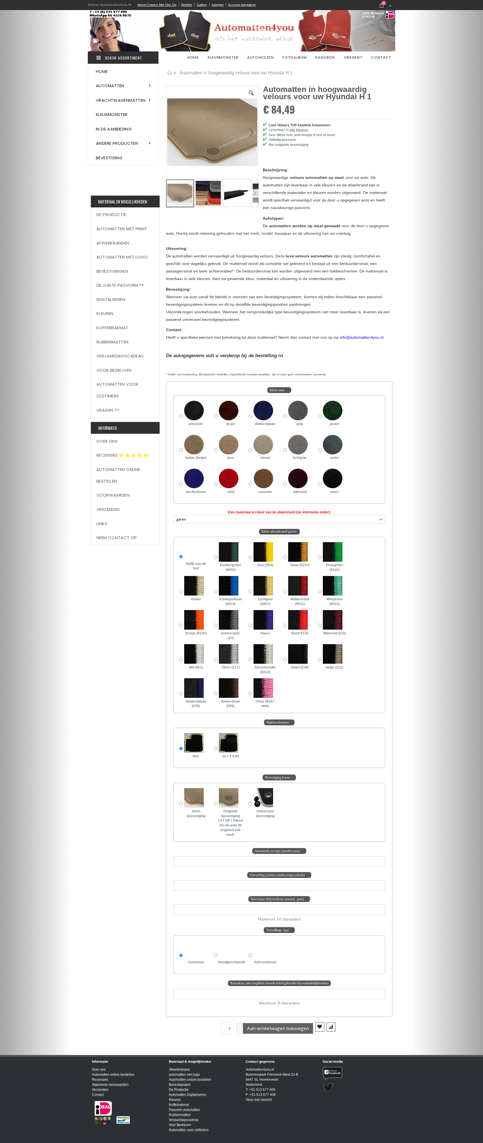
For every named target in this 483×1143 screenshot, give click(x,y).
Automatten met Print (121, 229)
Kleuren (104, 313)
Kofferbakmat (112, 328)
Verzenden (107, 509)
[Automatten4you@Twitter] (357, 1087)
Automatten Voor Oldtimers (117, 390)
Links (101, 524)
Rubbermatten (112, 342)
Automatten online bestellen (118, 475)
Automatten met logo (122, 257)
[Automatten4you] (241, 30)
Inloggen (218, 4)
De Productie (111, 214)
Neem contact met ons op (157, 4)
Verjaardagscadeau (120, 356)
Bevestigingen (112, 271)
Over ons (107, 441)
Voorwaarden (112, 495)
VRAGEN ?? (107, 410)
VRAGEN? (353, 57)
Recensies (107, 455)
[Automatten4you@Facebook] (357, 1073)
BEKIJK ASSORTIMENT (123, 58)
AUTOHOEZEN (260, 57)
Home (169, 73)
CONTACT (381, 57)
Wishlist (186, 4)
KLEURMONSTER (223, 57)
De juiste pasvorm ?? (120, 285)
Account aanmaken (242, 4)
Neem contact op (116, 537)
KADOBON (325, 57)
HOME (193, 57)
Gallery (202, 4)
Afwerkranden (112, 243)
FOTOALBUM (294, 57)
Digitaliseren (110, 299)
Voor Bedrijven (113, 370)
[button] (251, 97)
